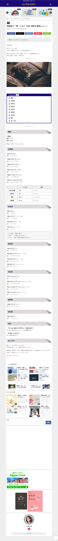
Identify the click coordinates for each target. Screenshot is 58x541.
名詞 (8, 22)
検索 (8, 419)
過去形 (12, 106)
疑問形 (12, 112)
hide (17, 94)
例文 (11, 118)
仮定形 (12, 115)
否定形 (12, 109)
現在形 (12, 103)
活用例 (12, 100)
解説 (11, 98)
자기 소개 (29, 533)
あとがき (12, 120)
